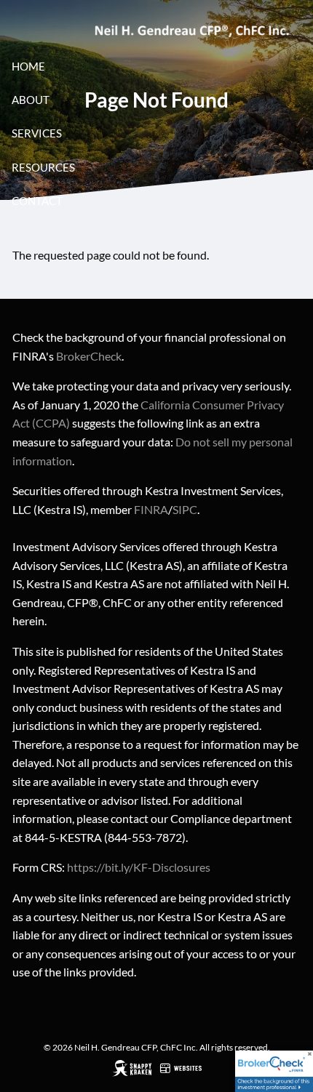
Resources (43, 167)
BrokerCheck (89, 356)
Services (37, 133)
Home (28, 66)
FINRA (151, 509)
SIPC (185, 509)
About (30, 99)
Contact (37, 200)
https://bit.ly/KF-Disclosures (138, 867)
